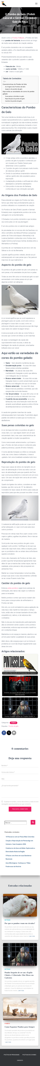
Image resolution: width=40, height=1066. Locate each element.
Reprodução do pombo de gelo (15, 98)
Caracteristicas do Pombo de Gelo (15, 84)
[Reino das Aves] (5, 3)
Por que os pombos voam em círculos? (20, 923)
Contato (20, 1060)
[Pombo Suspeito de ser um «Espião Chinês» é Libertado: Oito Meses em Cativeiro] (20, 954)
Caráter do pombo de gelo (13, 101)
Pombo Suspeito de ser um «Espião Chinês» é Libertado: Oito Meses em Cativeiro (19, 975)
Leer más (32, 936)
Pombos (13, 722)
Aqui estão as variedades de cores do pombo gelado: (18, 93)
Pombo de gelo (13, 726)
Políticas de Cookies (29, 1055)
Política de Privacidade (11, 1055)
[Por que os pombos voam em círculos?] (20, 905)
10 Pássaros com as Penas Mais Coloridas (20, 837)
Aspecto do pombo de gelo (13, 89)
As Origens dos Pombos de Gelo (15, 86)
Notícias (7, 920)
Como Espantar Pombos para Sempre (20, 1027)
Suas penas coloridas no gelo (14, 96)
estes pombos (13, 588)
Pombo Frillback (18, 38)
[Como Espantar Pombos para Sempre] (20, 1008)
